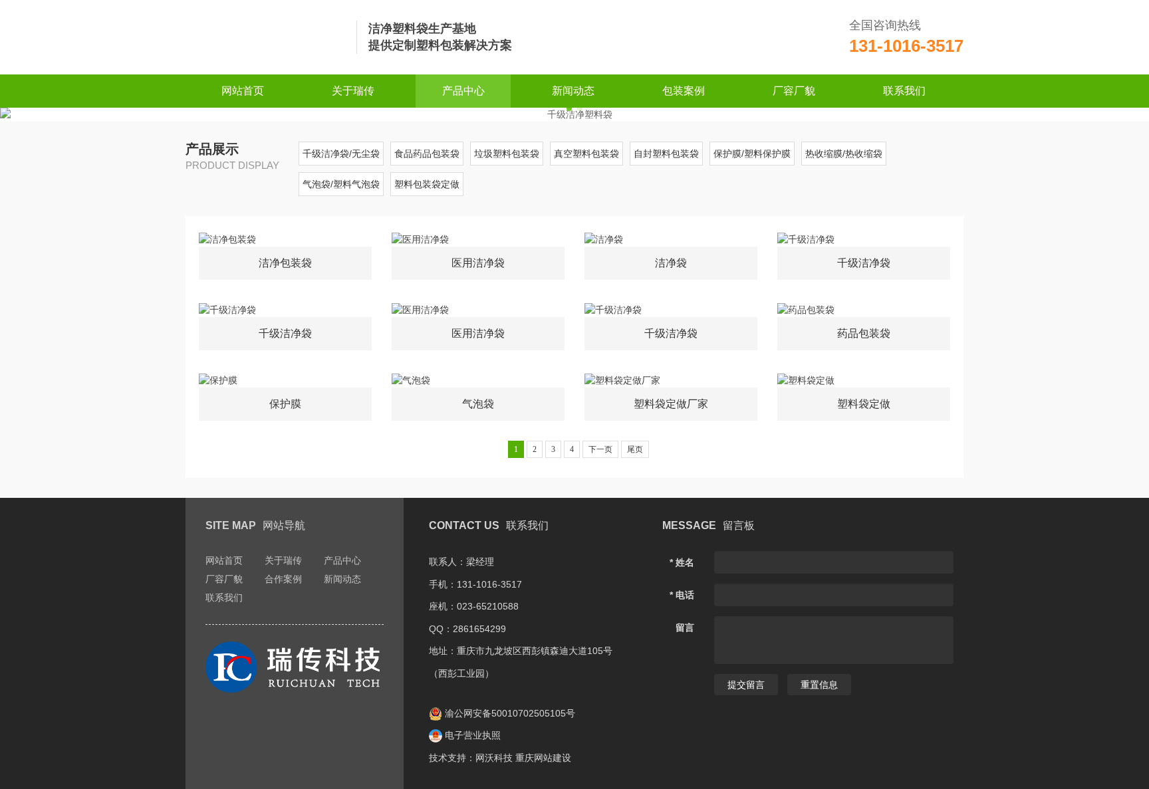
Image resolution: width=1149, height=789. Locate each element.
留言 (685, 627)
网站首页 (242, 90)
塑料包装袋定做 (426, 184)
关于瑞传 (353, 90)
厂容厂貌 (794, 90)
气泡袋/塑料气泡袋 (341, 184)
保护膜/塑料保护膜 (752, 153)
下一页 (600, 449)
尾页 (635, 449)
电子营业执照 (471, 735)
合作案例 (283, 579)
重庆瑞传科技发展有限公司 (265, 37)
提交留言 (746, 684)
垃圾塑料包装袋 (506, 153)
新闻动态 (573, 90)
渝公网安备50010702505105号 (508, 713)
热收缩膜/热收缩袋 (843, 153)
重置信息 (819, 684)
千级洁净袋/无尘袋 (341, 153)
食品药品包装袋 (426, 153)
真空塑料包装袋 (586, 153)
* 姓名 (682, 562)
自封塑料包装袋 (666, 153)
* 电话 (682, 595)
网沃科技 (494, 757)
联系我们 (904, 90)
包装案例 (683, 90)
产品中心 (463, 90)
